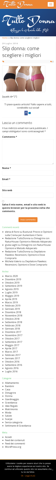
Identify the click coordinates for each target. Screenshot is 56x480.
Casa (7, 389)
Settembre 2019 (13, 285)
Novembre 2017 (13, 335)
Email (6, 179)
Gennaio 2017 (12, 358)
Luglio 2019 (11, 292)
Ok (22, 476)
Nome (6, 168)
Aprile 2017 (11, 348)
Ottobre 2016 (12, 361)
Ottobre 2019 (12, 282)
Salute (8, 415)
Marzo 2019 (11, 302)
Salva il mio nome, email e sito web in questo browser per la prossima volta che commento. (26, 208)
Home (4, 38)
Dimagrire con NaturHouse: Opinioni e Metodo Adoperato (28, 240)
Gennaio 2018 (12, 328)
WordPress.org (13, 446)
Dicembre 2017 (13, 332)
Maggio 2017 (12, 345)
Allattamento (12, 382)
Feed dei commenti (15, 443)
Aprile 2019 (11, 299)
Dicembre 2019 (13, 279)
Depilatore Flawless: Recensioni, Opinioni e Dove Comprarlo (25, 255)
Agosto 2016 (12, 368)
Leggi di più (30, 476)
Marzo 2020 (11, 276)
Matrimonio (11, 409)
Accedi (8, 437)
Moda (8, 412)
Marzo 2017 (11, 351)
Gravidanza (11, 402)
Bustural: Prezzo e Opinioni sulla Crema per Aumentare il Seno (28, 233)
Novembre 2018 (13, 315)
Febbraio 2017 (12, 355)
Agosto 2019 (12, 289)
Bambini (9, 386)
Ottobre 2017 (12, 338)
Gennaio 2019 (12, 308)
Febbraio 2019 (12, 305)
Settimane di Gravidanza (18, 425)
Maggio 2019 (12, 295)
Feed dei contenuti (15, 440)
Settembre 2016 (13, 365)
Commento (9, 136)
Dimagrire (10, 392)
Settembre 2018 (13, 322)
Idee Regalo (11, 405)
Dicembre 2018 (13, 312)
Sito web (7, 190)
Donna (8, 396)
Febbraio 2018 (12, 325)
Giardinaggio (12, 399)
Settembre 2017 (13, 341)
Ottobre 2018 (12, 318)
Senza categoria (13, 422)
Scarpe (8, 419)
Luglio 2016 (11, 371)
